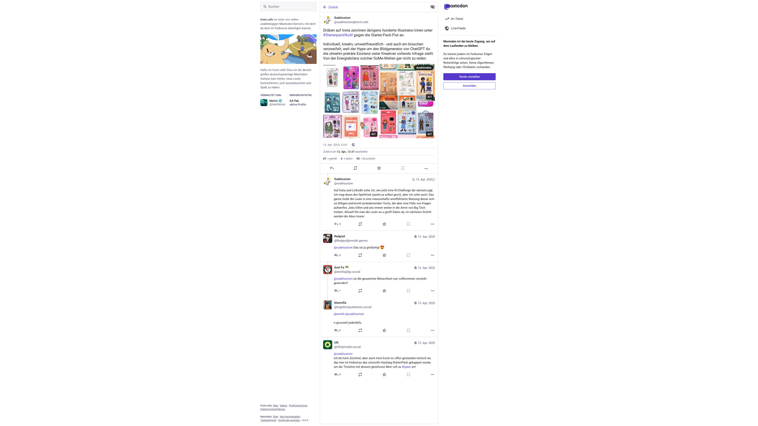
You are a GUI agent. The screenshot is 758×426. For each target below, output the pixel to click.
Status (283, 405)
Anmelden (469, 86)
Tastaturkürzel (268, 420)
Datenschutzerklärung (272, 409)
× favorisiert (365, 158)
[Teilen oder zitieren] (355, 168)
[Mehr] (426, 168)
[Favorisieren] (379, 168)
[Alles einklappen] (432, 7)
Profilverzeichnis (298, 405)
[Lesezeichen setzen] (402, 168)
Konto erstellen (470, 76)
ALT (373, 134)
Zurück (333, 7)
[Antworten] (331, 168)
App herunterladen (290, 416)
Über (275, 405)
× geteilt (330, 158)
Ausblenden (423, 67)
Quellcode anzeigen (289, 420)
